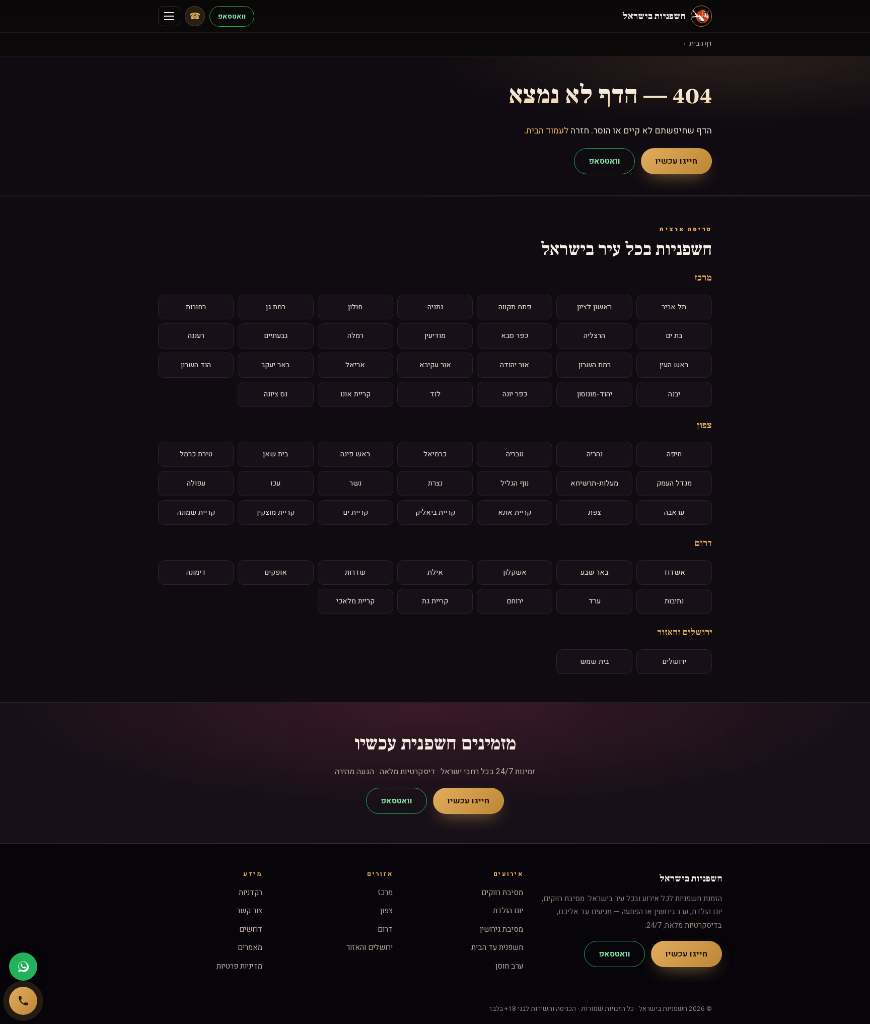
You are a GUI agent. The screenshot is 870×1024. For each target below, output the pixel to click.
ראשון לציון (594, 307)
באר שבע (594, 572)
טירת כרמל (196, 454)
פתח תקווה (514, 307)
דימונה (196, 572)
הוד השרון (196, 365)
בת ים (674, 335)
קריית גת (435, 601)
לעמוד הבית (547, 130)
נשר (355, 483)
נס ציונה (275, 394)
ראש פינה (355, 454)
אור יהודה (514, 365)
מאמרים (250, 947)
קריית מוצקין (276, 512)
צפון (704, 425)
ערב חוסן (509, 966)
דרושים (250, 929)
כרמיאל (435, 454)
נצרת (435, 483)
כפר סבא (514, 335)
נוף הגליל (514, 483)
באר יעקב (275, 365)
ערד (595, 601)
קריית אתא (514, 512)
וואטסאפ (232, 16)
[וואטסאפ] (23, 966)
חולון (355, 307)
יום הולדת (508, 910)
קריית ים (355, 512)
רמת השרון (594, 365)
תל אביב (674, 307)
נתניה (435, 307)
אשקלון (515, 572)
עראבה (674, 512)
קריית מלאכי (355, 601)
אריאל (355, 365)
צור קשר (249, 910)
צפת (594, 512)
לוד (435, 394)
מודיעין (435, 335)
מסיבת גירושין (501, 929)
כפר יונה (514, 394)
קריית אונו (355, 394)
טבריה (515, 454)
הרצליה (594, 335)
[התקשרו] (23, 1001)
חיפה (674, 454)
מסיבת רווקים (502, 892)
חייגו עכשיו (676, 161)
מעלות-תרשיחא (594, 483)
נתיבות (674, 601)
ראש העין (674, 365)
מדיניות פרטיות (239, 966)
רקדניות (250, 892)
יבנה (674, 394)
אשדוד (674, 572)
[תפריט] (169, 16)
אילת (435, 572)
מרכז (703, 277)
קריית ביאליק (435, 512)
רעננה (196, 335)
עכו (275, 483)
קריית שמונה (196, 512)
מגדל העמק (674, 483)
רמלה (355, 335)
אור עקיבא (435, 365)
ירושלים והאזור (684, 632)
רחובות (196, 307)
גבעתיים (275, 335)
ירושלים (674, 661)
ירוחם (514, 601)
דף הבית (700, 44)
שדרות (355, 572)
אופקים (275, 572)
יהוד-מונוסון (594, 394)
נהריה (595, 454)
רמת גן (275, 307)
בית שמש (594, 661)
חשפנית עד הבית (497, 947)
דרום (703, 543)
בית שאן (275, 454)
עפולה (196, 483)
